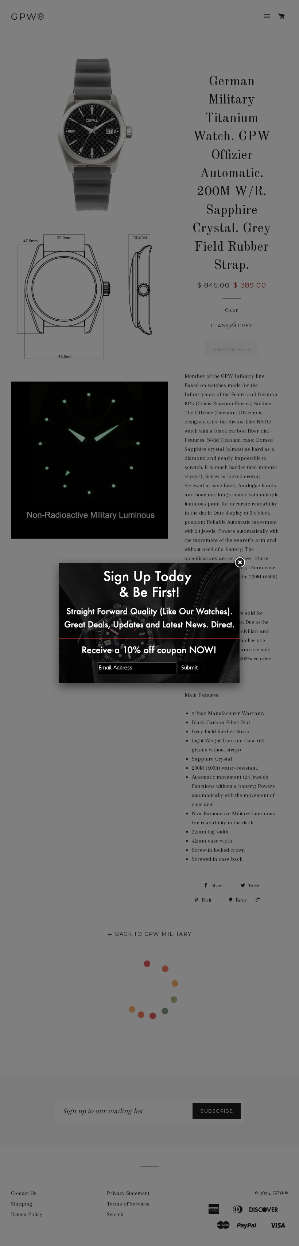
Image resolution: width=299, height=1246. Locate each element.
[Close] (239, 562)
